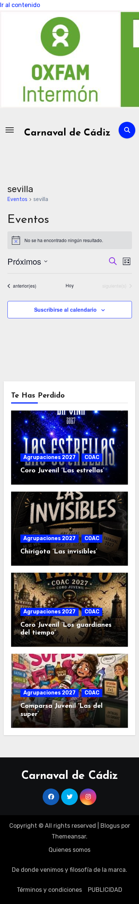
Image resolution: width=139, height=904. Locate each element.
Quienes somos (69, 849)
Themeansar (69, 836)
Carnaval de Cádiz (67, 133)
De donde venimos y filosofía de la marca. (69, 869)
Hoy (70, 285)
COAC (92, 457)
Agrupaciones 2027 (49, 457)
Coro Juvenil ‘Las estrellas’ (62, 471)
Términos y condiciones (49, 889)
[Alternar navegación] (10, 129)
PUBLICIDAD (105, 889)
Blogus (110, 825)
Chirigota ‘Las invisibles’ (58, 552)
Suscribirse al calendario (65, 309)
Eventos (17, 199)
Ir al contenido (20, 5)
